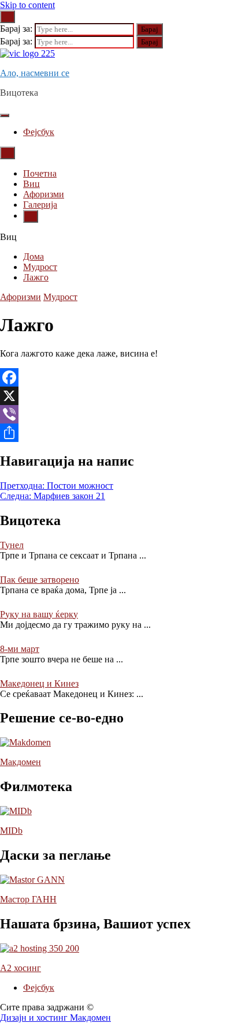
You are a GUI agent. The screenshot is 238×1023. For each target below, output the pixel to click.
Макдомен (20, 762)
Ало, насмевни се (34, 73)
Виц (31, 184)
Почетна (40, 173)
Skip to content (27, 5)
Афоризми (43, 194)
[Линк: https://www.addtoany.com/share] (119, 433)
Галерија (40, 204)
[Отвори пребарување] (7, 153)
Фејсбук (38, 132)
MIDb (11, 830)
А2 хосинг (20, 968)
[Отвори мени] (4, 115)
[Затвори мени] (30, 216)
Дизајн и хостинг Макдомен (55, 1017)
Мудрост (60, 297)
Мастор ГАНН (28, 899)
